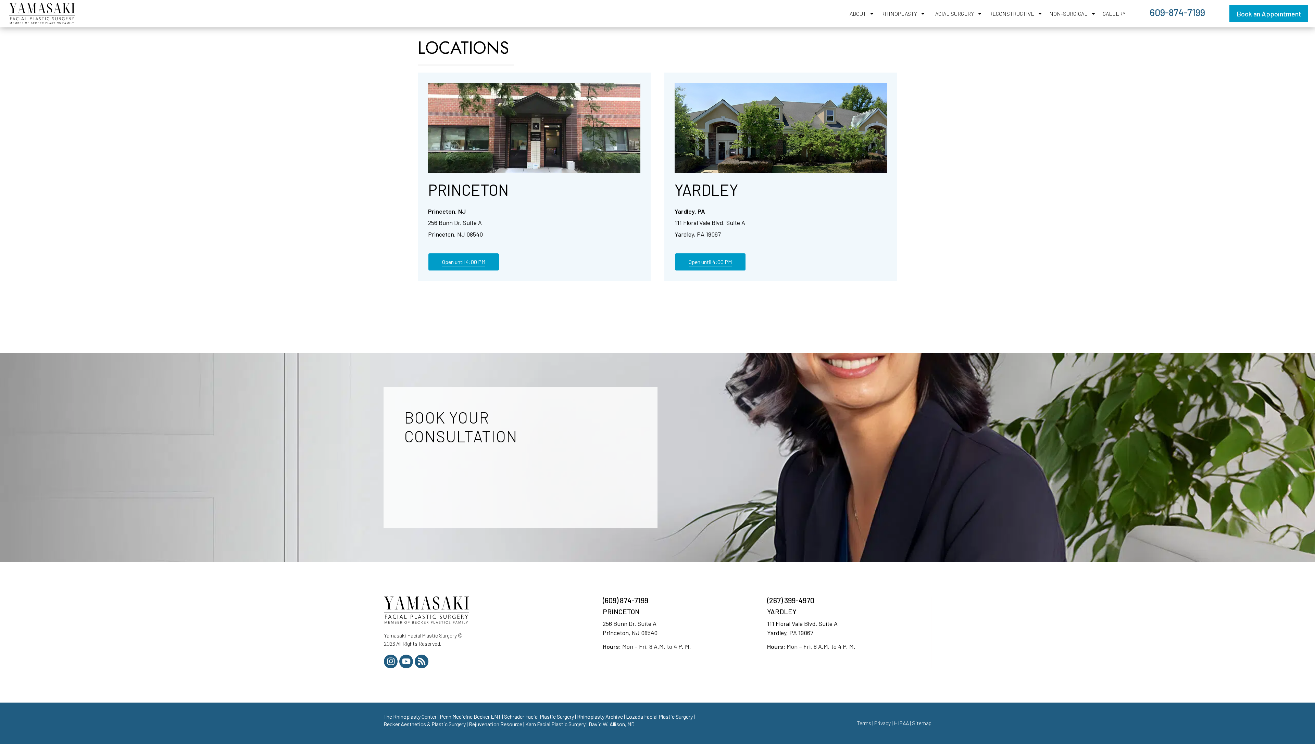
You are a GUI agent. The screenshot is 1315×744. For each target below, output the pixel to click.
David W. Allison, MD (612, 724)
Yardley (706, 189)
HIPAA (901, 723)
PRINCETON (621, 611)
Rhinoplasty (899, 13)
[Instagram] (391, 661)
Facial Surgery (953, 13)
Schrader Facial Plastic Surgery (539, 716)
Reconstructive (1011, 13)
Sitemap (921, 723)
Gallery (1114, 13)
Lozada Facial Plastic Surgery (659, 716)
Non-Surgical (1068, 13)
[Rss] (421, 661)
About (858, 13)
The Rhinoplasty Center (410, 716)
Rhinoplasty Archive (600, 716)
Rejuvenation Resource (495, 724)
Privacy (882, 723)
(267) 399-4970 (791, 600)
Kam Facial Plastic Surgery (555, 724)
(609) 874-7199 (625, 600)
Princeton (468, 189)
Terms (864, 723)
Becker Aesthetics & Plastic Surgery (425, 724)
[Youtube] (406, 661)
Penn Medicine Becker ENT (470, 716)
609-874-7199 (1177, 12)
